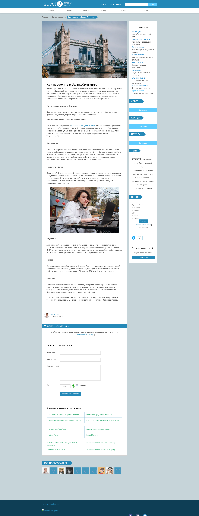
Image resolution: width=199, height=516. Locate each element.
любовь (140, 163)
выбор (151, 163)
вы (148, 188)
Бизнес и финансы (140, 85)
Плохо (136, 215)
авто (146, 170)
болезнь (149, 178)
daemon (145, 159)
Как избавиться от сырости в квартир (100, 443)
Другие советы (138, 90)
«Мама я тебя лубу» (57, 429)
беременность (139, 170)
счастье (136, 174)
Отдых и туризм (139, 77)
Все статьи (143, 126)
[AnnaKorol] (69, 470)
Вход (103, 4)
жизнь (150, 170)
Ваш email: (51, 359)
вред (136, 178)
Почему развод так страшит (97, 429)
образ (140, 188)
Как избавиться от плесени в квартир (100, 449)
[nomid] (61, 470)
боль (153, 185)
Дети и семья (138, 47)
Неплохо (137, 213)
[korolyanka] (109, 470)
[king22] (45, 470)
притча (139, 185)
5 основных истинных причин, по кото (64, 415)
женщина (151, 159)
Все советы (143, 110)
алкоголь (134, 185)
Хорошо (137, 210)
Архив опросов (147, 224)
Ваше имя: (51, 352)
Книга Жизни (91, 435)
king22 (61, 326)
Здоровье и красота (141, 39)
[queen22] (101, 470)
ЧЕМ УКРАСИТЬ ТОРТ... (56, 449)
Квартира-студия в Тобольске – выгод (64, 420)
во (142, 188)
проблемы (146, 174)
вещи (144, 178)
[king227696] (53, 470)
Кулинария (136, 70)
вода (140, 178)
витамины (135, 181)
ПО (145, 188)
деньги (147, 167)
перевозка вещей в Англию (83, 125)
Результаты (138, 224)
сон (141, 174)
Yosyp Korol (55, 314)
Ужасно (137, 218)
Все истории (143, 143)
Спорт (134, 163)
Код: (49, 385)
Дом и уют (136, 31)
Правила (151, 181)
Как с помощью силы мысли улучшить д (102, 420)
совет (136, 158)
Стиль (146, 163)
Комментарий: (53, 366)
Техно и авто (137, 62)
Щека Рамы (53, 435)
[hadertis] (85, 470)
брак (143, 167)
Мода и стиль (138, 54)
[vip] (117, 470)
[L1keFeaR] (93, 470)
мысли (149, 185)
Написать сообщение (50, 504)
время (145, 185)
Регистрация (115, 4)
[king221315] (77, 470)
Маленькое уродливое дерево (98, 415)
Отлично (137, 207)
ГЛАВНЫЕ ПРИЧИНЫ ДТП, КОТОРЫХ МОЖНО (62, 444)
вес (136, 188)
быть (150, 188)
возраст (139, 167)
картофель (143, 181)
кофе (151, 174)
